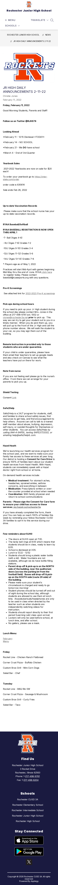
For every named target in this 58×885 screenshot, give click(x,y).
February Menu (7, 640)
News (48, 35)
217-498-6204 (31, 780)
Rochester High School (28, 821)
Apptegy (35, 881)
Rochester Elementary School (27, 805)
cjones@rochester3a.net (15, 317)
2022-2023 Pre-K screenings (40, 293)
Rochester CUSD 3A (27, 799)
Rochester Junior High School (23, 35)
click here (46, 272)
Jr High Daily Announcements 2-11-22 (32, 41)
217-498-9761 (32, 776)
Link (14, 397)
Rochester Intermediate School (28, 810)
